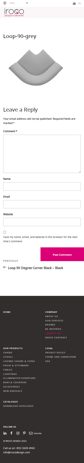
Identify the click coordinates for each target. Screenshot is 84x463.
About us (51, 316)
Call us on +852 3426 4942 (19, 448)
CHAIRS (7, 352)
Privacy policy (55, 352)
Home (7, 312)
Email (6, 196)
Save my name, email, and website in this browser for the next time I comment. (40, 239)
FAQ (47, 361)
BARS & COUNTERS (15, 382)
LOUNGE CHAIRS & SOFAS (19, 361)
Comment (10, 131)
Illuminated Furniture (19, 378)
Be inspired (53, 329)
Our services (54, 320)
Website (8, 214)
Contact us (53, 333)
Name (7, 179)
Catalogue (10, 401)
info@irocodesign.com (16, 452)
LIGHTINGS (10, 374)
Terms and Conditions (60, 357)
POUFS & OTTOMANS (16, 365)
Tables (7, 369)
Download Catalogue (18, 406)
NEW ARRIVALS (12, 391)
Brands (50, 324)
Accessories (11, 386)
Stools (8, 357)
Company (51, 312)
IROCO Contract (56, 337)
